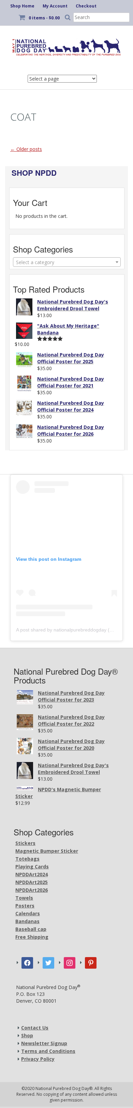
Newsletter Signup (44, 1043)
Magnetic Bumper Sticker (46, 851)
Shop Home (22, 6)
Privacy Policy (38, 1059)
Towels (24, 898)
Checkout (86, 6)
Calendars (27, 913)
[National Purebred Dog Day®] (66, 46)
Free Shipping (31, 937)
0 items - (44, 18)
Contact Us (34, 1027)
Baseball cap (30, 929)
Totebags (27, 858)
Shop (27, 1035)
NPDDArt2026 (31, 890)
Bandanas (27, 921)
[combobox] (67, 262)
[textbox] (66, 262)
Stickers (25, 843)
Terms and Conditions (48, 1051)
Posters (24, 905)
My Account (55, 6)
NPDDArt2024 (31, 874)
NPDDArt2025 (31, 882)
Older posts (26, 149)
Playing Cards (32, 866)
